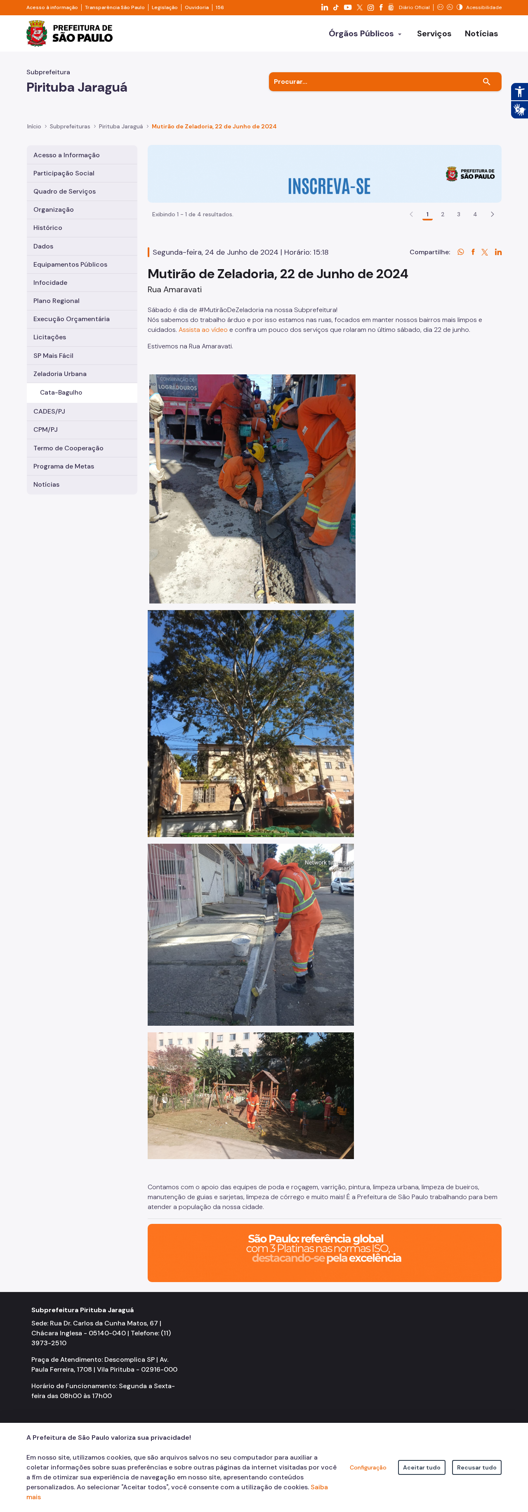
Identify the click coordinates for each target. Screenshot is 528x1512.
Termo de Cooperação (68, 448)
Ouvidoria (197, 7)
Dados (43, 246)
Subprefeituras (70, 126)
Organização (53, 209)
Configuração (368, 1467)
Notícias (46, 484)
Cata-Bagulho (61, 392)
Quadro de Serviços (64, 191)
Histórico (47, 227)
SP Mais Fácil (53, 355)
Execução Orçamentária (71, 319)
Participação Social (63, 173)
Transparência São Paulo (115, 7)
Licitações (49, 337)
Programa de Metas (63, 466)
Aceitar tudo (422, 1467)
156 (220, 7)
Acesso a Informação (66, 155)
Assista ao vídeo (203, 329)
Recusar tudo (477, 1467)
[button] (492, 214)
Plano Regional (56, 300)
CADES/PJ (49, 411)
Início (34, 126)
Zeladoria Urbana (60, 373)
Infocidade (50, 282)
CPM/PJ (45, 429)
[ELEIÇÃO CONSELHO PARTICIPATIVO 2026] (325, 173)
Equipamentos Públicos (70, 264)
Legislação (165, 7)
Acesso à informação (52, 7)
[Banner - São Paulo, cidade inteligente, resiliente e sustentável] (325, 1252)
